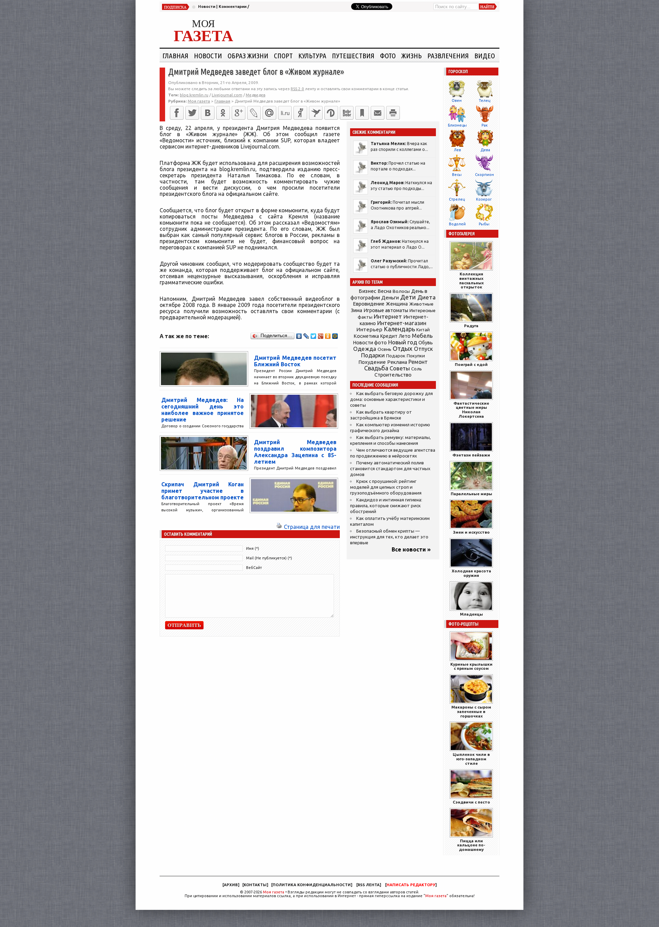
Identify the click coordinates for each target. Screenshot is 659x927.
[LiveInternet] (285, 113)
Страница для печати (312, 527)
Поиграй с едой (471, 364)
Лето (405, 336)
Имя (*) (252, 548)
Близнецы (457, 125)
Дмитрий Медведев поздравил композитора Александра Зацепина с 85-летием (295, 452)
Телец (484, 100)
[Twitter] (192, 113)
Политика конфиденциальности (312, 885)
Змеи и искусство (471, 532)
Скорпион (484, 175)
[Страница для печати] (279, 527)
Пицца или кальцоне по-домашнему (471, 845)
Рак (485, 125)
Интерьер (369, 329)
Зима (356, 310)
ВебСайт (254, 568)
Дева (485, 150)
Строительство (393, 375)
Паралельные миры (471, 493)
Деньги (390, 297)
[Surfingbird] (316, 113)
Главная (175, 55)
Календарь (399, 328)
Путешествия (353, 55)
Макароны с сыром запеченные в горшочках (471, 711)
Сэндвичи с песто (471, 802)
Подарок (395, 355)
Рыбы (484, 224)
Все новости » (411, 549)
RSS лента (369, 885)
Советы (400, 368)
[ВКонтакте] (208, 113)
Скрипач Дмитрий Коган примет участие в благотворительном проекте (202, 490)
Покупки (416, 355)
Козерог (484, 199)
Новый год (402, 342)
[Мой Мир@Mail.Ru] (269, 113)
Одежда (364, 348)
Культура (312, 55)
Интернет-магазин (401, 323)
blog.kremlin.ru (194, 95)
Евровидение (368, 304)
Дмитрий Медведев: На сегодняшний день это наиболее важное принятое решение (202, 410)
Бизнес (367, 291)
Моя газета (273, 892)
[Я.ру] (300, 113)
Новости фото (370, 342)
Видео (484, 55)
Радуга (471, 325)
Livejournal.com (227, 95)
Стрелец (457, 199)
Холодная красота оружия (471, 573)
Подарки (373, 355)
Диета (426, 297)
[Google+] (238, 113)
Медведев (255, 95)
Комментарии (232, 6)
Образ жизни (248, 55)
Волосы (401, 291)
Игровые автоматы (385, 310)
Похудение (372, 362)
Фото (388, 55)
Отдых (403, 348)
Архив (231, 885)
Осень (384, 349)
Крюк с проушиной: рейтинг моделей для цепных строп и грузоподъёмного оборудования (385, 487)
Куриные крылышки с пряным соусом (471, 666)
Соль (416, 368)
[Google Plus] (320, 336)
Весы (457, 175)
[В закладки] (362, 113)
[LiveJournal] (254, 113)
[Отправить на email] (377, 113)
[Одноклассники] (223, 113)
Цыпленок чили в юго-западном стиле (471, 758)
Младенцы (471, 614)
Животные (421, 304)
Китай (423, 329)
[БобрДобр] (347, 113)
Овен (457, 100)
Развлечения (448, 55)
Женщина (397, 304)
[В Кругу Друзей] (331, 113)
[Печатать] (393, 113)
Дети (408, 297)
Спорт (283, 55)
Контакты (255, 885)
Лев (457, 150)
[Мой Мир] (335, 336)
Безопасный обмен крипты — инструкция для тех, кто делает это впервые (389, 536)
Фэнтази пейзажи (471, 455)
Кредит (388, 336)
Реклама (397, 362)
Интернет (388, 316)
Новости (206, 6)
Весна (384, 291)
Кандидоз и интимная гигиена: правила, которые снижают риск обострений (386, 505)
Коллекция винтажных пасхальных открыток (471, 280)
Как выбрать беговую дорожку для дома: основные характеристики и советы (391, 399)
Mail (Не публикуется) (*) (269, 558)
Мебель (422, 336)
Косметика (366, 336)
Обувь (425, 342)
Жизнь (411, 55)
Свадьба (376, 368)
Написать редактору (410, 885)
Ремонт (418, 362)
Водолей (457, 224)
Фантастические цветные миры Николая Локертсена (471, 409)
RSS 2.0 (297, 88)
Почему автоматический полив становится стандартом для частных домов (390, 468)
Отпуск (423, 349)
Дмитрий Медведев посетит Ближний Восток (295, 361)
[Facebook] (177, 113)
